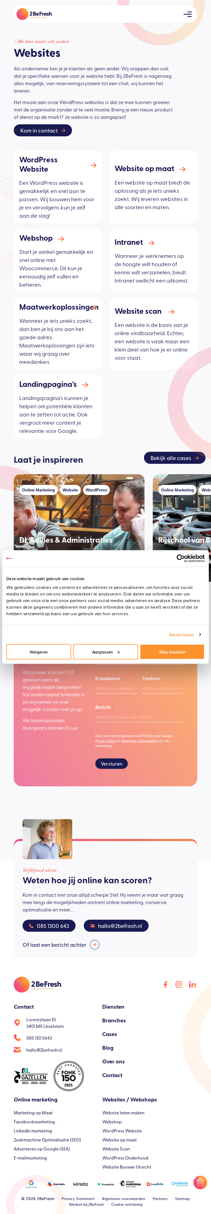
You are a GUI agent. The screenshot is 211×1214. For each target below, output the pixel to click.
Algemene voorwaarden (139, 740)
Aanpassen (102, 651)
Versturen (111, 763)
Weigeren (38, 651)
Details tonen (181, 634)
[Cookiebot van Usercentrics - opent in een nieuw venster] (181, 558)
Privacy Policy (105, 740)
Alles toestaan (172, 651)
